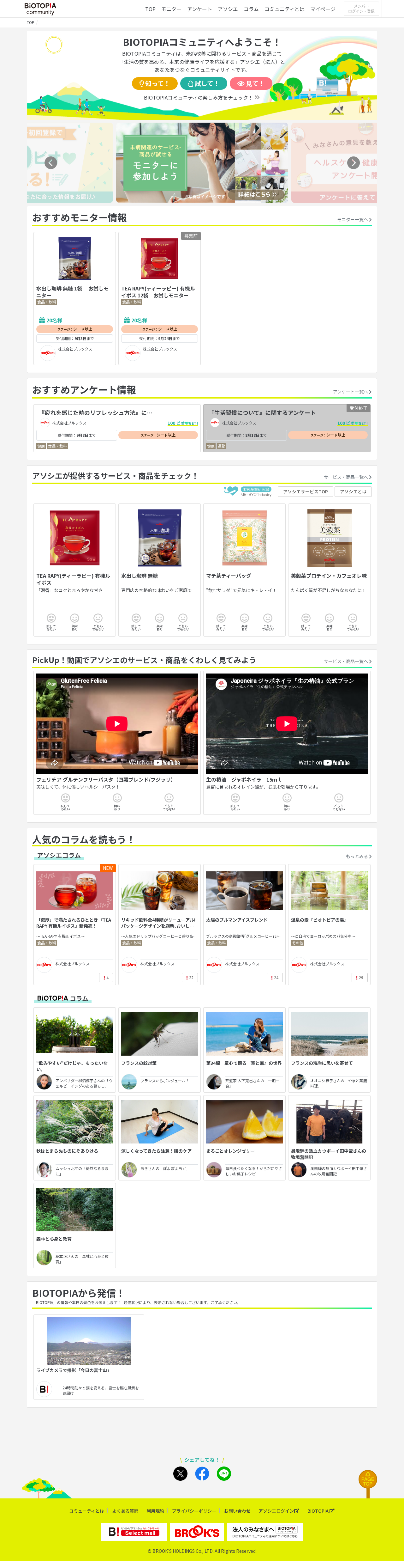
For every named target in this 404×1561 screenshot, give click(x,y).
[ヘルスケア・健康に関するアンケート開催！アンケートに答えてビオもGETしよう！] (202, 200)
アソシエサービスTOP (305, 491)
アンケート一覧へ (351, 391)
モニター (171, 9)
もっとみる (357, 856)
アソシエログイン (276, 1511)
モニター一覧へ (353, 219)
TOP (150, 9)
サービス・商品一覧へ (346, 477)
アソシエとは (353, 491)
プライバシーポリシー (194, 1511)
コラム (251, 9)
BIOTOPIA (318, 1511)
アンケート (199, 9)
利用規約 (155, 1511)
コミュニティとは (284, 9)
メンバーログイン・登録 (361, 8)
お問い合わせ (237, 1511)
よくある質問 (125, 1511)
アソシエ (228, 9)
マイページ (323, 9)
